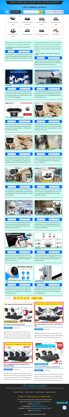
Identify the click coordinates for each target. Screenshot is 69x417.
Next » (34, 298)
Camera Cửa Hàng (39, 392)
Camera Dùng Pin (54, 2)
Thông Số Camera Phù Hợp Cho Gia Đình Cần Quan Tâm (48, 248)
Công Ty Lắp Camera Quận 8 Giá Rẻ (34, 414)
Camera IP (25, 2)
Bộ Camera (13, 2)
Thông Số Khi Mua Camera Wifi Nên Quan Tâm (18, 281)
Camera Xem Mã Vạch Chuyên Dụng (16, 149)
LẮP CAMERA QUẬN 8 (34, 7)
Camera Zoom (46, 2)
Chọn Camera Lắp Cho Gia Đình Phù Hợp (18, 182)
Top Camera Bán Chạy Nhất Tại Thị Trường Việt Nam (19, 85)
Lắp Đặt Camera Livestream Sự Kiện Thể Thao (47, 54)
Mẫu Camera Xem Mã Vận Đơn (14, 117)
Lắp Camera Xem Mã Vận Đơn (44, 149)
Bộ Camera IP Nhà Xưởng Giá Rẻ (14, 324)
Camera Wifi (19, 2)
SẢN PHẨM (15, 12)
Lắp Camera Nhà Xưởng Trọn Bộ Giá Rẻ (47, 367)
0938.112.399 (62, 403)
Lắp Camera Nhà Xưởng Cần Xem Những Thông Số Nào (47, 281)
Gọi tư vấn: (54, 12)
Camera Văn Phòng (18, 392)
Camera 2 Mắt (32, 2)
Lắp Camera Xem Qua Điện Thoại (15, 247)
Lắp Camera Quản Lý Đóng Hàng (45, 117)
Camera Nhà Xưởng (50, 392)
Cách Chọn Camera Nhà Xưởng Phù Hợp (47, 215)
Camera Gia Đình (29, 392)
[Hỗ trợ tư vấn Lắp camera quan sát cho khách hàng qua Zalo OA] (64, 408)
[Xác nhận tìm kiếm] (41, 11)
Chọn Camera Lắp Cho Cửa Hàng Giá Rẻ (47, 182)
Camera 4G (39, 2)
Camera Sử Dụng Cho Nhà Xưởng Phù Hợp (48, 84)
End (40, 298)
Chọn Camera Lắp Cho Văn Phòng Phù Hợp (18, 215)
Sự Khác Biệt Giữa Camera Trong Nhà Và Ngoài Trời (18, 48)
